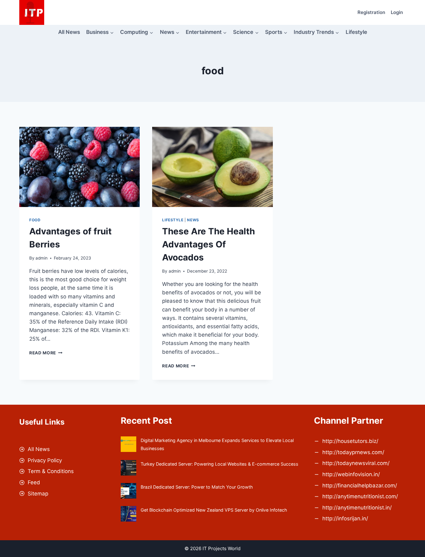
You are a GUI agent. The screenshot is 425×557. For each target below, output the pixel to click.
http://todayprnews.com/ (353, 452)
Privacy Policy (45, 460)
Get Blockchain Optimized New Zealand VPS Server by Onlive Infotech (214, 510)
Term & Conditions (51, 471)
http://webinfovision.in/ (351, 474)
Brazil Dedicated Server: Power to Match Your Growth (197, 487)
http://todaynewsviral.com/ (356, 463)
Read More (46, 352)
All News (69, 32)
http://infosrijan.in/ (345, 518)
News (193, 220)
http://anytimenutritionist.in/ (357, 507)
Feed (34, 482)
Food (34, 220)
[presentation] (79, 167)
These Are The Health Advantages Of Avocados (208, 244)
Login (397, 12)
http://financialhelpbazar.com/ (359, 485)
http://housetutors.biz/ (350, 441)
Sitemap (38, 493)
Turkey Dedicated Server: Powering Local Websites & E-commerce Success (219, 464)
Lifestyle (356, 32)
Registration (371, 12)
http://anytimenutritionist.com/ (360, 496)
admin (41, 257)
